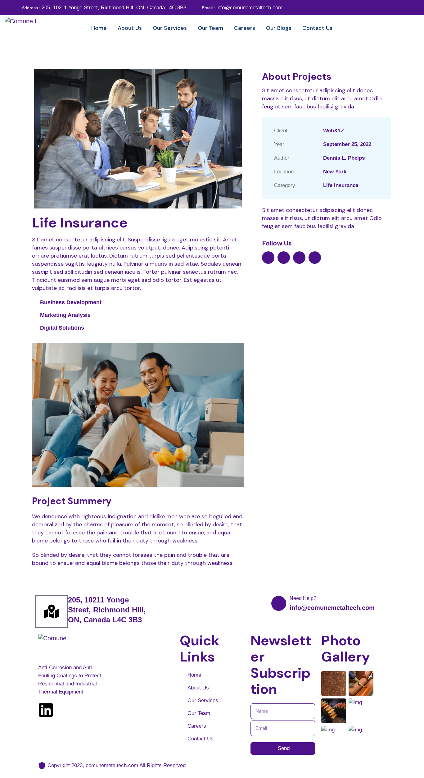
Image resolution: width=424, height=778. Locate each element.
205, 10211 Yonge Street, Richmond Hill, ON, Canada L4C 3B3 (104, 8)
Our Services (202, 700)
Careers (196, 726)
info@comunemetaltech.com (242, 8)
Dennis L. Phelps (344, 158)
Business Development (70, 302)
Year (279, 144)
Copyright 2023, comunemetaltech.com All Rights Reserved (116, 765)
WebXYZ (333, 131)
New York (334, 172)
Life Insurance (340, 185)
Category (284, 185)
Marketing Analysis (65, 315)
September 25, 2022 (347, 144)
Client (280, 131)
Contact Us (200, 739)
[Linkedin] (46, 710)
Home (194, 675)
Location (284, 172)
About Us (198, 688)
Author (281, 158)
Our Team (198, 713)
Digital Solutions (62, 328)
